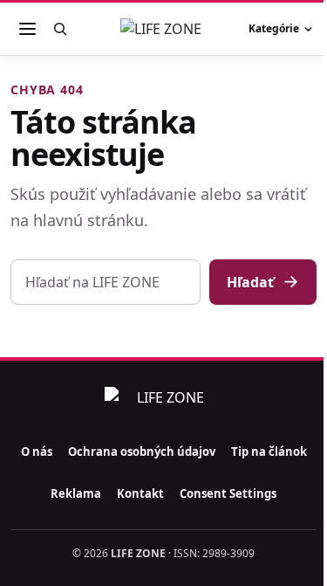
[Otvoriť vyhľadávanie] (60, 28)
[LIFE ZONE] (164, 28)
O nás (36, 451)
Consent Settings (228, 493)
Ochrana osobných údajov (141, 451)
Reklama (76, 493)
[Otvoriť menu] (27, 28)
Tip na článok (269, 451)
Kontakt (140, 493)
